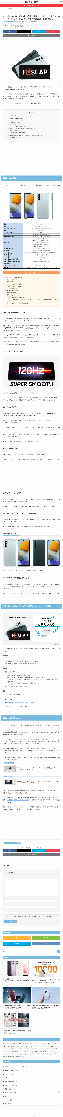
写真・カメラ (32, 1054)
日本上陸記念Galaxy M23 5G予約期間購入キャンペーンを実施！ (25, 135)
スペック (5, 1049)
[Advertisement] (31, 158)
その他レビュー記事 (11, 1070)
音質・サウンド (19, 1056)
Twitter (17, 943)
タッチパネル (27, 1049)
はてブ (46, 943)
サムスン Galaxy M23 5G (14, 21)
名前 (5, 898)
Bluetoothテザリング (11, 1043)
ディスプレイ (34, 1049)
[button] (10, 31)
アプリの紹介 (9, 1100)
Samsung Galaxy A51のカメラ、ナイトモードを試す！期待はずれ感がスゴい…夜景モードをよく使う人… (37, 768)
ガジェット (9, 1074)
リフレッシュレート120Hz (16, 120)
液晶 (38, 1054)
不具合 (16, 1054)
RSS (17, 938)
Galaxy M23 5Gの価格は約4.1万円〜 (19, 132)
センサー (20, 1049)
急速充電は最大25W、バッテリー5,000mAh (21, 128)
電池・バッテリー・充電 (8, 1056)
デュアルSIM (55, 1049)
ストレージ (53, 1046)
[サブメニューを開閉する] (59, 1074)
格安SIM (8, 1103)
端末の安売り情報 (11, 1085)
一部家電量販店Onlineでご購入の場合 (17, 800)
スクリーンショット (44, 1046)
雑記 (7, 1096)
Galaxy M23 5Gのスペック (14, 116)
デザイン (41, 1049)
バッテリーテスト (34, 1051)
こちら (26, 683)
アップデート (11, 1046)
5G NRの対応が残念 (15, 122)
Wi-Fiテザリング (52, 1043)
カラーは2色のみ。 (14, 130)
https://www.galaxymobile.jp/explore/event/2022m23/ (19, 702)
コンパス (31, 1046)
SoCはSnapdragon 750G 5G (17, 118)
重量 (55, 1054)
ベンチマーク (53, 1051)
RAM (39, 1043)
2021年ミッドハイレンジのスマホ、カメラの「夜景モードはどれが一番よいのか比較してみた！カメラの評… (37, 782)
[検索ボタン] (61, 2)
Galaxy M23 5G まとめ (13, 138)
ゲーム (25, 1046)
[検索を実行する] (58, 951)
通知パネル (49, 1054)
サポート (36, 1046)
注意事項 (11, 686)
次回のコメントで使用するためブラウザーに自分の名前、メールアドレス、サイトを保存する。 (29, 916)
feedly (46, 938)
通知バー (43, 1054)
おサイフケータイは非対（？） (17, 126)
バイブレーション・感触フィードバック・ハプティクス (15, 1051)
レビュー (11, 1054)
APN (4, 1043)
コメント (7, 878)
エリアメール (19, 1046)
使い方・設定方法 (24, 1054)
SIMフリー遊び (31, 2)
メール (6, 904)
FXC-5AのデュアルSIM (23, 1043)
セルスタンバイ (12, 1049)
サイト (6, 910)
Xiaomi (4, 1046)
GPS (31, 1043)
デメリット (47, 1049)
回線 (7, 1078)
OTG (35, 1043)
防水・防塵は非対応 (15, 124)
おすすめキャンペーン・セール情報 (16, 1067)
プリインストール (44, 1051)
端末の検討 (6, 21)
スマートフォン (10, 1092)
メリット (5, 1054)
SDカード (44, 1043)
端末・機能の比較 (11, 1081)
